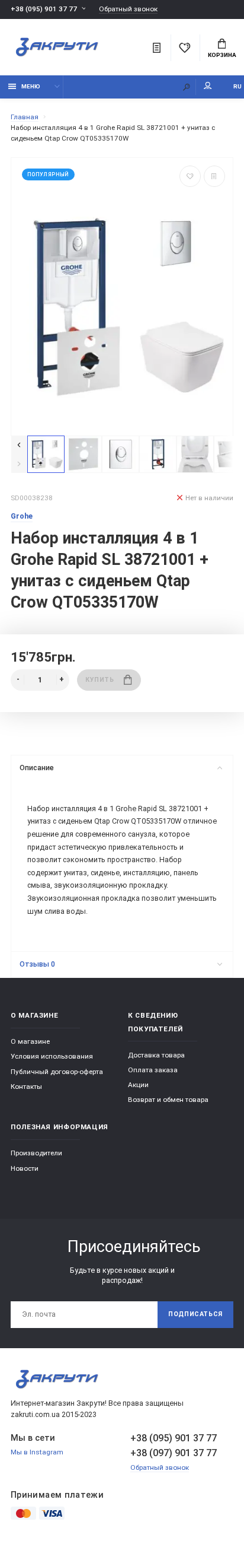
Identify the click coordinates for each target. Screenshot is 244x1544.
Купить (99, 680)
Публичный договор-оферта (57, 1072)
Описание (37, 767)
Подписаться (195, 1314)
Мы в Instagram (37, 1452)
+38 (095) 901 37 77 (44, 9)
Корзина (222, 55)
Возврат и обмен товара (168, 1099)
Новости (24, 1168)
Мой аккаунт (207, 87)
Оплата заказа (153, 1070)
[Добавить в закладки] (190, 176)
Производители (36, 1153)
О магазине (30, 1041)
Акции (138, 1085)
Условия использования (52, 1056)
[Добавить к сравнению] (214, 176)
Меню (30, 86)
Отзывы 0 (37, 964)
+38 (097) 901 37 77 (173, 1453)
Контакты (26, 1086)
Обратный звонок (128, 9)
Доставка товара (156, 1055)
